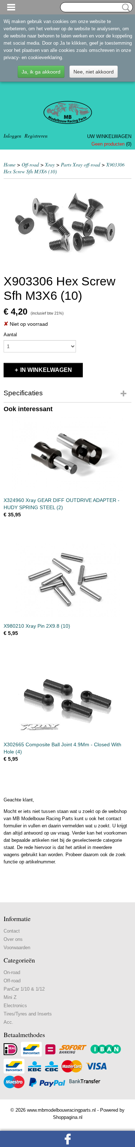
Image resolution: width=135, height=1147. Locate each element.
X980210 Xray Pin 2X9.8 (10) (37, 626)
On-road (12, 972)
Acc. (8, 1022)
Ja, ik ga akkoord (41, 72)
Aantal (10, 334)
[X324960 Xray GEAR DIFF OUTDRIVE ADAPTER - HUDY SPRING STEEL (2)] (67, 454)
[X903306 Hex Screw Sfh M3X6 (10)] (67, 224)
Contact (12, 931)
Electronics (15, 1005)
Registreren (36, 135)
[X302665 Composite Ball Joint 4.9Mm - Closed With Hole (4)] (67, 698)
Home (9, 164)
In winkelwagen (46, 370)
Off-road (30, 164)
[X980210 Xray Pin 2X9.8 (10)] (67, 580)
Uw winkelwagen (109, 136)
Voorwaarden (17, 947)
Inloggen (12, 135)
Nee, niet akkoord (93, 72)
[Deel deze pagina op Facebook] (67, 1139)
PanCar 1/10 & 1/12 (24, 989)
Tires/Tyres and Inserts (28, 1014)
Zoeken (124, 7)
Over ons (13, 939)
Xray (50, 164)
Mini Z (10, 997)
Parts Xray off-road (80, 164)
